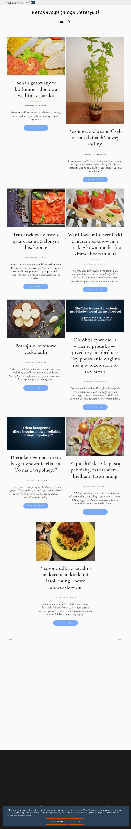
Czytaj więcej (36, 128)
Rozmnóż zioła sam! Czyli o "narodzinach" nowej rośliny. (95, 137)
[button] (34, 19)
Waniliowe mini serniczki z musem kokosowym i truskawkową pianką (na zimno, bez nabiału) (95, 244)
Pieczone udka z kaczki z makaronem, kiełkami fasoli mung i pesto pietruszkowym (65, 577)
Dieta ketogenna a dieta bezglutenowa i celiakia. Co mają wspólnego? (36, 463)
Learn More (56, 821)
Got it (76, 821)
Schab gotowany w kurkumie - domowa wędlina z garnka (36, 89)
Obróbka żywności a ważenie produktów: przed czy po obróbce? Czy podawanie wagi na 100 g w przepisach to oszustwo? (95, 355)
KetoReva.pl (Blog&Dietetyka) (65, 12)
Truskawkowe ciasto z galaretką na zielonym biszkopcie (36, 241)
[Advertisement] (65, 678)
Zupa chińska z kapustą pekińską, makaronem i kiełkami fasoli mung (95, 469)
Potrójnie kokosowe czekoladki (35, 349)
